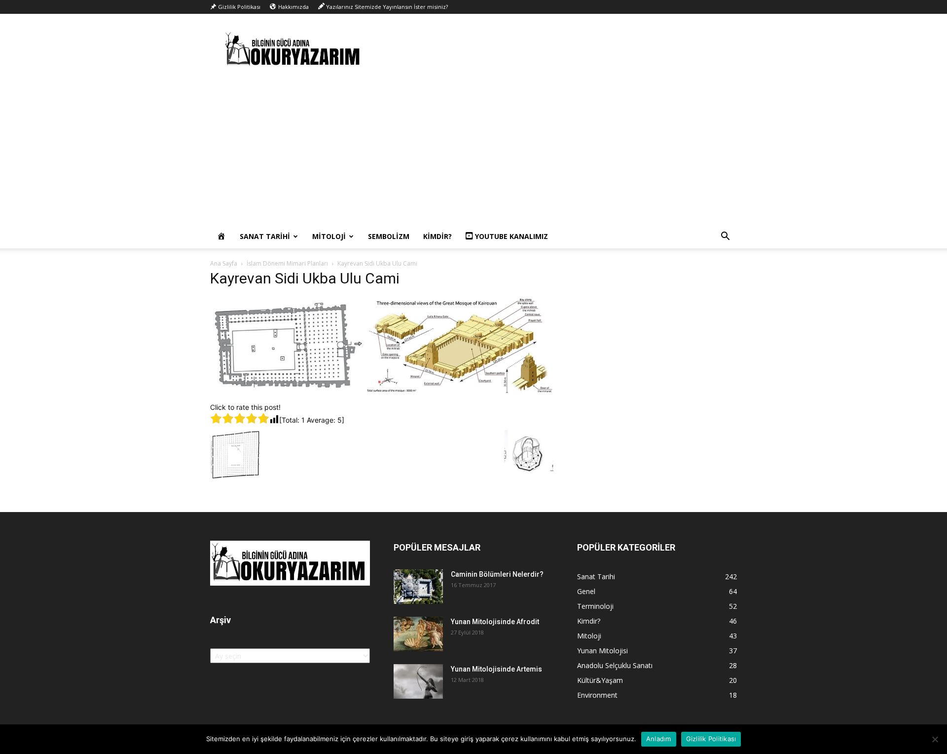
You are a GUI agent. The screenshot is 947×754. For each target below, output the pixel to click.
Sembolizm (388, 236)
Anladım (658, 739)
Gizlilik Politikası (711, 739)
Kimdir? (437, 236)
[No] (935, 739)
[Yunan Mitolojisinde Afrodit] (418, 634)
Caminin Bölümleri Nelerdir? (497, 574)
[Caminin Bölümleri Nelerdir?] (418, 586)
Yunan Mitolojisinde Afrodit (495, 622)
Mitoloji (329, 236)
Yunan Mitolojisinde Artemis (496, 669)
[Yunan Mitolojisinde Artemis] (418, 681)
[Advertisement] (473, 150)
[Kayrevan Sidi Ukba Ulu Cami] (381, 392)
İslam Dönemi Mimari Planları (287, 263)
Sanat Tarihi (265, 236)
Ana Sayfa (223, 263)
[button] (725, 237)
